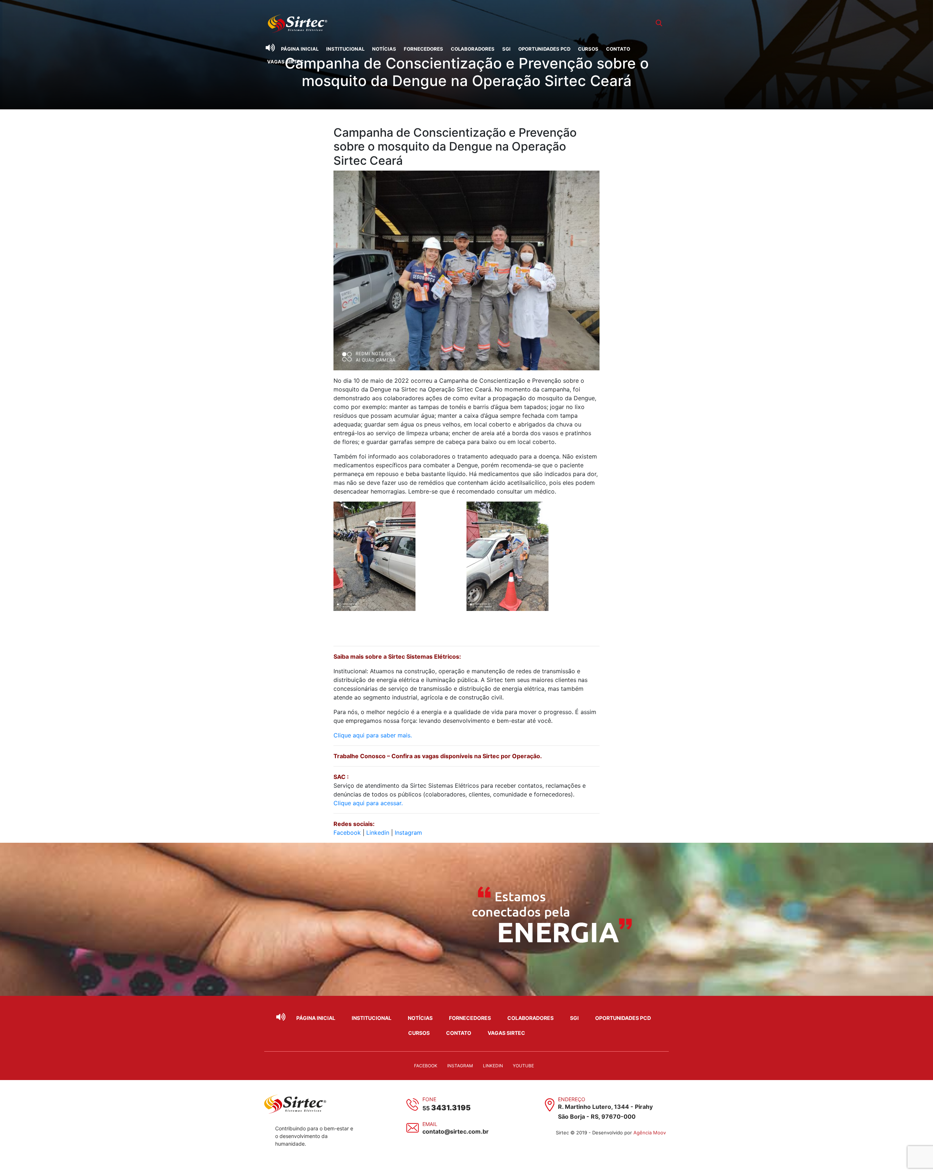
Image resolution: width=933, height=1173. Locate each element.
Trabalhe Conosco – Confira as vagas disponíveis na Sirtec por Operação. (438, 756)
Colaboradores (473, 49)
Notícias (384, 49)
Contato (618, 49)
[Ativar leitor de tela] (270, 48)
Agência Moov (649, 1132)
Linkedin (377, 832)
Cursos (588, 49)
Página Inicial (300, 49)
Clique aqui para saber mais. (372, 735)
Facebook (347, 832)
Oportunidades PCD (544, 49)
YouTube (523, 1065)
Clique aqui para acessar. (368, 803)
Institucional (345, 49)
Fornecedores (423, 49)
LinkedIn (493, 1065)
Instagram (408, 832)
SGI (506, 49)
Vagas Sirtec (285, 62)
